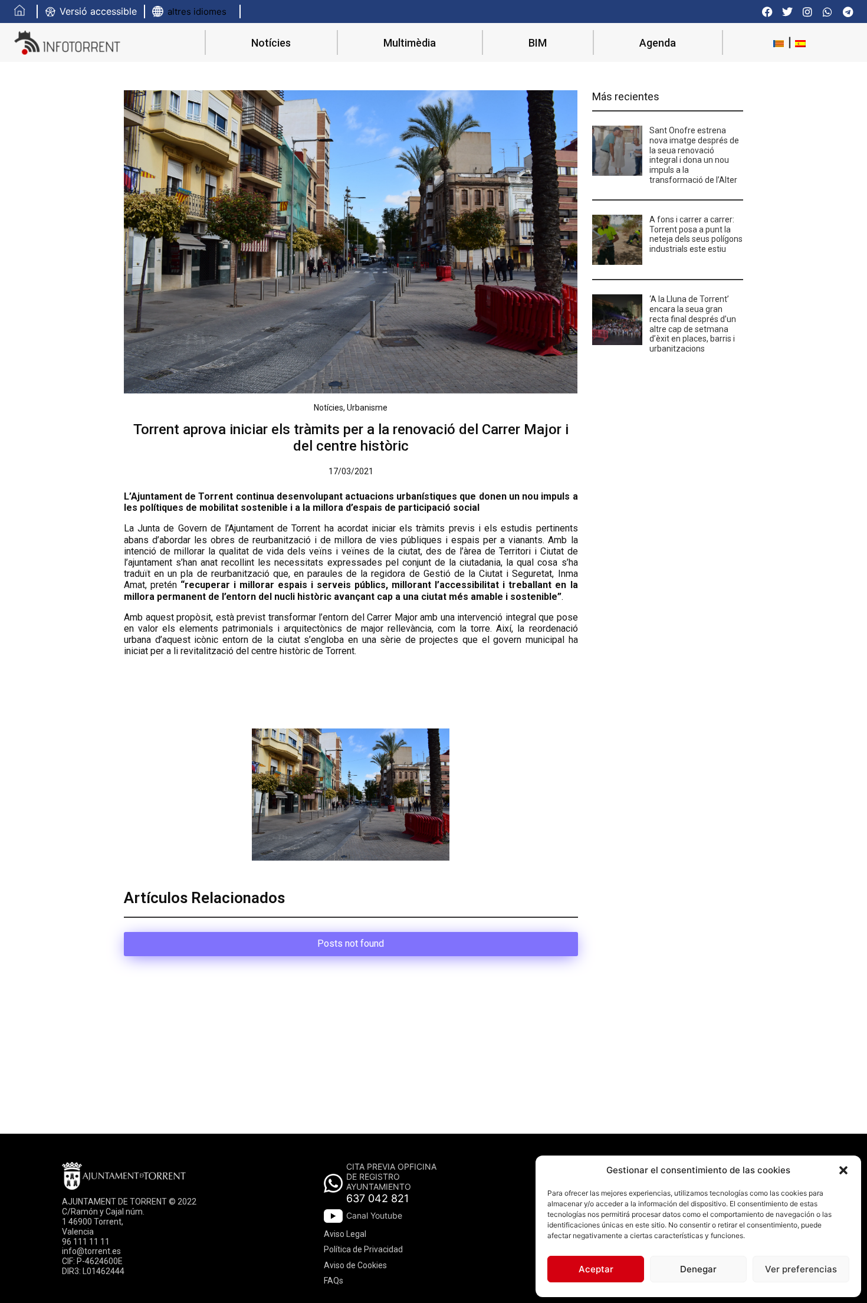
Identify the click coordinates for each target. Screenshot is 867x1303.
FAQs (333, 1280)
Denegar (698, 1269)
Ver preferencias (801, 1269)
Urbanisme (367, 407)
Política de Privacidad (363, 1249)
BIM (537, 43)
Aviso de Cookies (355, 1265)
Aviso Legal (345, 1234)
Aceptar (596, 1269)
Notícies (271, 43)
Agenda (657, 43)
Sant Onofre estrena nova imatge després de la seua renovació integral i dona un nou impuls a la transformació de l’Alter (694, 155)
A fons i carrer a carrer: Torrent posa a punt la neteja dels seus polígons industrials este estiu (696, 234)
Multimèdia (409, 43)
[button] (843, 1170)
